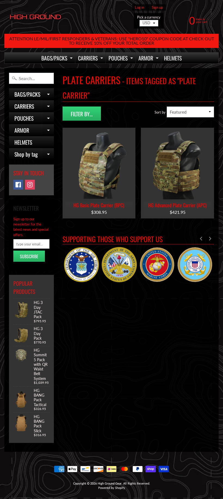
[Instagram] (30, 185)
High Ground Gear (110, 483)
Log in (139, 7)
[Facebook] (18, 185)
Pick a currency (148, 17)
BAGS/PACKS (57, 58)
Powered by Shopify (111, 487)
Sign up (157, 7)
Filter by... (82, 114)
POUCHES (121, 58)
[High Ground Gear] (35, 17)
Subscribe (29, 256)
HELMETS (173, 58)
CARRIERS (91, 58)
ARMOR (149, 58)
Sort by (160, 112)
